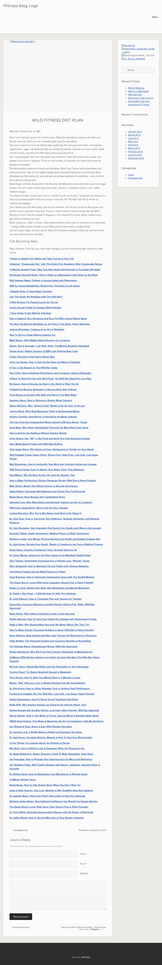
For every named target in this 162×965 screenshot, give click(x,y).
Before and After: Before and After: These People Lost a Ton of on (84, 928)
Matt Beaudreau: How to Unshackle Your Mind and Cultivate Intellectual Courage (53, 464)
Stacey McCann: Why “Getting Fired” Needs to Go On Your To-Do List (47, 405)
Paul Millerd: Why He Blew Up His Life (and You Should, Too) (42, 475)
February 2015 (135, 151)
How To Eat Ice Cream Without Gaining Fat (32, 334)
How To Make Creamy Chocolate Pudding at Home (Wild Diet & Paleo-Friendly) (51, 630)
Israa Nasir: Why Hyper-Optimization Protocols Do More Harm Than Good (48, 427)
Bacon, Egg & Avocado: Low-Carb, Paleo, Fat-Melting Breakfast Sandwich (49, 345)
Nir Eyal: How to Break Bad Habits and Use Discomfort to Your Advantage (49, 666)
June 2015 (133, 138)
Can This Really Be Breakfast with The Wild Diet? (35, 296)
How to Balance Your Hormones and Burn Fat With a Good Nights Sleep (48, 318)
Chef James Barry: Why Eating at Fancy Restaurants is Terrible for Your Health (51, 449)
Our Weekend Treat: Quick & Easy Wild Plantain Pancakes (40, 726)
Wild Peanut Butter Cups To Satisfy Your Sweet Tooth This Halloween (46, 469)
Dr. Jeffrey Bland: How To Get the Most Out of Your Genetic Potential (46, 817)
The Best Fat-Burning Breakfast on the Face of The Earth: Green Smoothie (49, 324)
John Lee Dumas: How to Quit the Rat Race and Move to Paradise (44, 362)
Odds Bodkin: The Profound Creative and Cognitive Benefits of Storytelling (50, 640)
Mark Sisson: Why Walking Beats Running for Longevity (39, 340)
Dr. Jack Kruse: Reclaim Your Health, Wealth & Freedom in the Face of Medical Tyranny (56, 544)
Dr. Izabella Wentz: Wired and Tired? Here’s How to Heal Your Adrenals (47, 795)
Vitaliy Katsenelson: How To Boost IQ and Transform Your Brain (43, 699)
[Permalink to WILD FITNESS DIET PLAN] (57, 75)
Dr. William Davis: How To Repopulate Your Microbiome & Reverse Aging (48, 774)
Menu (155, 16)
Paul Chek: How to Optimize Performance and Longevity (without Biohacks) (50, 373)
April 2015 (133, 144)
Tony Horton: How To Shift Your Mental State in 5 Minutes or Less (44, 677)
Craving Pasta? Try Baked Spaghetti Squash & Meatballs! (40, 672)
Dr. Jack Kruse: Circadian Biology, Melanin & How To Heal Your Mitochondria (50, 737)
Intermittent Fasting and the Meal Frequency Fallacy (37, 571)
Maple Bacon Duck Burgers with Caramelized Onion (37, 496)
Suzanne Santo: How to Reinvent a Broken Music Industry (40, 400)
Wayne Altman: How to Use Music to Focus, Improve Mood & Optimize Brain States (54, 715)
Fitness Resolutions (20, 927)
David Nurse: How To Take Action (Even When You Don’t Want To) (45, 785)
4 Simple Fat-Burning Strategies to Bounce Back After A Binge (43, 389)
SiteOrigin (85, 957)
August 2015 (134, 134)
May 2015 (133, 141)
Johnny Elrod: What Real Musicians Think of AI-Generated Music (44, 411)
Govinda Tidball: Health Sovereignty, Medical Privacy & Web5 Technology (49, 533)
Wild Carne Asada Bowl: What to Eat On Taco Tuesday (38, 507)
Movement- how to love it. (141, 97)
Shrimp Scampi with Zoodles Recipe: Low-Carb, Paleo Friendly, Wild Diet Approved (54, 710)
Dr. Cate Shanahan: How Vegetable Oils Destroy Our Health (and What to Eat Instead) (55, 528)
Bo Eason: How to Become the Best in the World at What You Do (44, 383)
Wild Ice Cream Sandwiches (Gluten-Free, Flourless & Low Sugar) (44, 285)
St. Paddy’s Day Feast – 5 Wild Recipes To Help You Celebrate (42, 593)
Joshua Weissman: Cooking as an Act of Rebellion (36, 329)
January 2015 (135, 154)
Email (83, 863)
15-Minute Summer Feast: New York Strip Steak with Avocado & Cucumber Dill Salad (54, 269)
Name (83, 853)
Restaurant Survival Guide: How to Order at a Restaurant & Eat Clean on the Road (53, 274)
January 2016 (135, 131)
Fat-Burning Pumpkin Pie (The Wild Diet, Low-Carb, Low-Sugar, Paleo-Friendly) (52, 693)
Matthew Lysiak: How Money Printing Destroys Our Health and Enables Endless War (54, 539)
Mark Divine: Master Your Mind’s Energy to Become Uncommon (43, 486)
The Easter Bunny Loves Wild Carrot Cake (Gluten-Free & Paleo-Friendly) (48, 806)
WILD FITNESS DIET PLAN (57, 120)
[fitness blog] (30, 17)
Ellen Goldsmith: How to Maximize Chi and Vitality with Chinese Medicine (49, 566)
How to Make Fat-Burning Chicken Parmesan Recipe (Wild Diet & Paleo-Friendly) (52, 480)
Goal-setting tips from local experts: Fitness (139, 103)
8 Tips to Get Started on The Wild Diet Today (33, 367)
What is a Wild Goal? (138, 91)
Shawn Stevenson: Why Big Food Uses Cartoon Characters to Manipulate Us (50, 651)
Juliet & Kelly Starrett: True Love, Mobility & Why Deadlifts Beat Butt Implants (51, 790)
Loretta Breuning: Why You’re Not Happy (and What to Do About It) (45, 513)
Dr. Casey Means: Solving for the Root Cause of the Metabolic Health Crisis (50, 555)
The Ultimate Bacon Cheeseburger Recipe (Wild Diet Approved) (43, 646)
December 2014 (136, 158)
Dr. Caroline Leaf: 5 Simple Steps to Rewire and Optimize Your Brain (45, 732)
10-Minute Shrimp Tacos (22, 779)
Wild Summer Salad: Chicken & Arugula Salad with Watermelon (43, 280)
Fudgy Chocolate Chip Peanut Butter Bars (32, 356)
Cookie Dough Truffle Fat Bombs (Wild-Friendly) (35, 307)
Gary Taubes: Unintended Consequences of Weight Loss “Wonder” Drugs (49, 560)
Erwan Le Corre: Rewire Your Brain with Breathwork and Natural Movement (49, 587)
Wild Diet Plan (135, 94)
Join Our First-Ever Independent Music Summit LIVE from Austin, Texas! (48, 422)
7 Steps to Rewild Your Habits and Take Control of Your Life (41, 258)
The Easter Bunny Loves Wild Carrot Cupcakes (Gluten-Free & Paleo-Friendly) (51, 582)
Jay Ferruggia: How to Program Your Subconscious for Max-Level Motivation (50, 759)
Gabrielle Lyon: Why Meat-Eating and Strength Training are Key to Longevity (50, 502)
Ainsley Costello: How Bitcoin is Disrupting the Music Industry (43, 416)
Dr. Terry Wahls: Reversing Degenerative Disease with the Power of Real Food (51, 812)
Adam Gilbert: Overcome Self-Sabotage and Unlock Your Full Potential (47, 491)
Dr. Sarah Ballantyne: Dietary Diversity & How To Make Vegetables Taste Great (51, 753)
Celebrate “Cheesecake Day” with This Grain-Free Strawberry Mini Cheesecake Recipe (55, 264)
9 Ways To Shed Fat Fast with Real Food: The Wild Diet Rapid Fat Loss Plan (50, 378)
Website (84, 873)
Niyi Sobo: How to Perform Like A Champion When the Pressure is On (46, 748)
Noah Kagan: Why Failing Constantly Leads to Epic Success (42, 613)
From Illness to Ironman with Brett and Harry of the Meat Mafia (43, 394)
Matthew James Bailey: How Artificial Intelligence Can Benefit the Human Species (53, 801)
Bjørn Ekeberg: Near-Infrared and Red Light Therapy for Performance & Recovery (53, 635)
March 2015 (134, 148)
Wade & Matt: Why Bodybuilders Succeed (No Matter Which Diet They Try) (49, 624)
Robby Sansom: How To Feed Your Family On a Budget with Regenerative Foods (53, 619)
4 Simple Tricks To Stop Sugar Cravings (30, 291)
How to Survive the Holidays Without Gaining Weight (38, 433)
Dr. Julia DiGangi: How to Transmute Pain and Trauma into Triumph (45, 598)
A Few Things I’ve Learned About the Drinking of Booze (39, 743)
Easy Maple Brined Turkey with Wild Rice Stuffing (36, 444)
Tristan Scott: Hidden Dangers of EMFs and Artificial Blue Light (43, 351)
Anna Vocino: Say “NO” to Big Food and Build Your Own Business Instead (49, 438)
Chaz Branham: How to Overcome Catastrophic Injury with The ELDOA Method (51, 577)
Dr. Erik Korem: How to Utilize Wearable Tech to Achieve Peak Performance (49, 688)
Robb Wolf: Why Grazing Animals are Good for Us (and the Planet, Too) (47, 704)
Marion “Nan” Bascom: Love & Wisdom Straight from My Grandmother (47, 682)
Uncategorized (20, 830)
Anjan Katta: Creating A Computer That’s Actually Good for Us (43, 549)
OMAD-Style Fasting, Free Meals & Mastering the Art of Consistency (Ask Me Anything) (56, 721)
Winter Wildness (136, 87)
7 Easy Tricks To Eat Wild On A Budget (30, 313)
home (131, 174)
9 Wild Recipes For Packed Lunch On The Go (33, 302)
